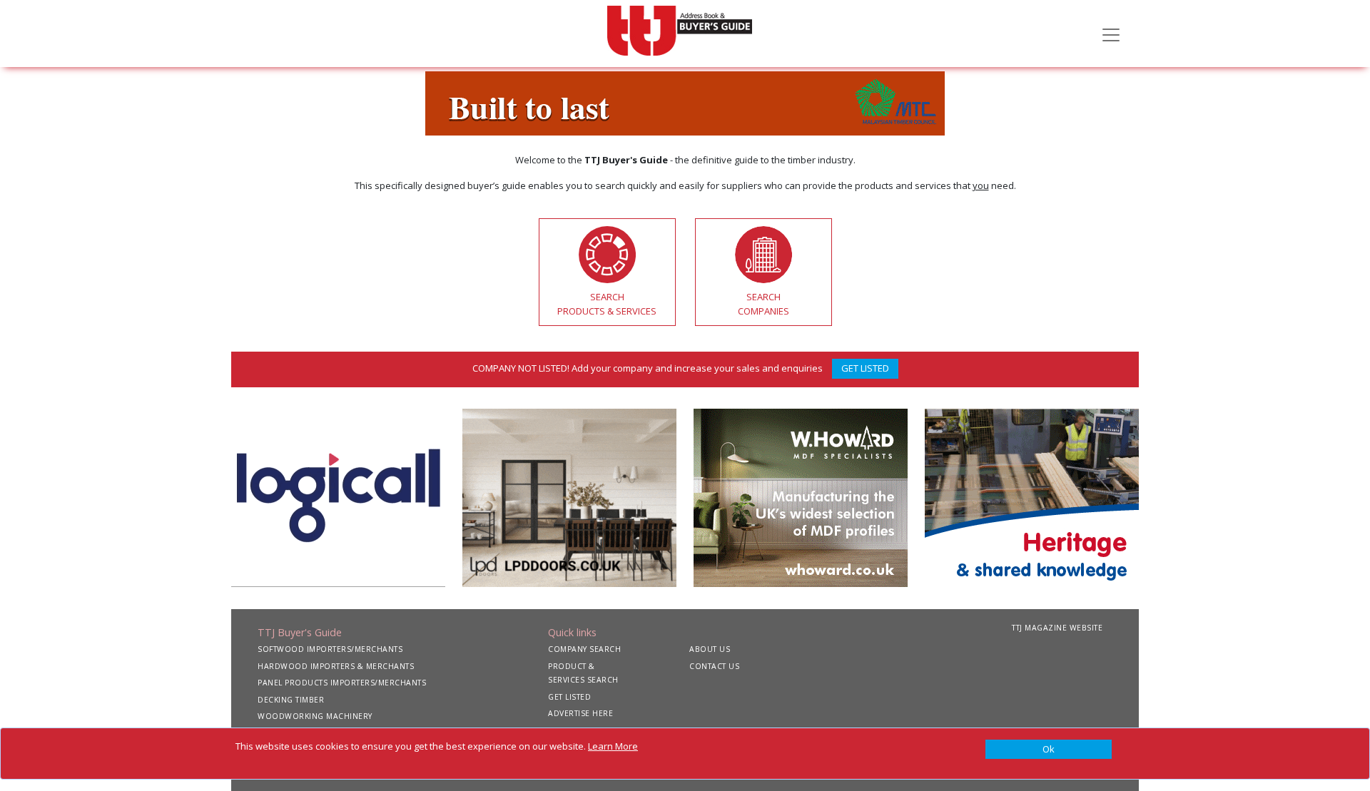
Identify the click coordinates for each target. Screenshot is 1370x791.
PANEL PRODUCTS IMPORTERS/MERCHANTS (342, 683)
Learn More (613, 746)
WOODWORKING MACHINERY (315, 716)
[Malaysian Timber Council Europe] (685, 102)
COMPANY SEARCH (584, 649)
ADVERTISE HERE (580, 713)
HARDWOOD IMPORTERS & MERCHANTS (336, 666)
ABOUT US (709, 649)
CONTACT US (714, 666)
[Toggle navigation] (1111, 33)
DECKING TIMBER (291, 700)
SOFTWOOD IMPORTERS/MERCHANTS (330, 649)
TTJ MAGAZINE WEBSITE (1057, 628)
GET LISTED (865, 368)
